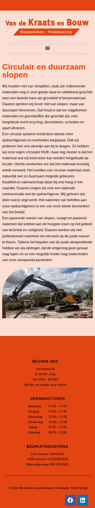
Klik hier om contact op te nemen (45, 384)
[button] (47, 48)
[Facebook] (70, 500)
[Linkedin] (82, 500)
